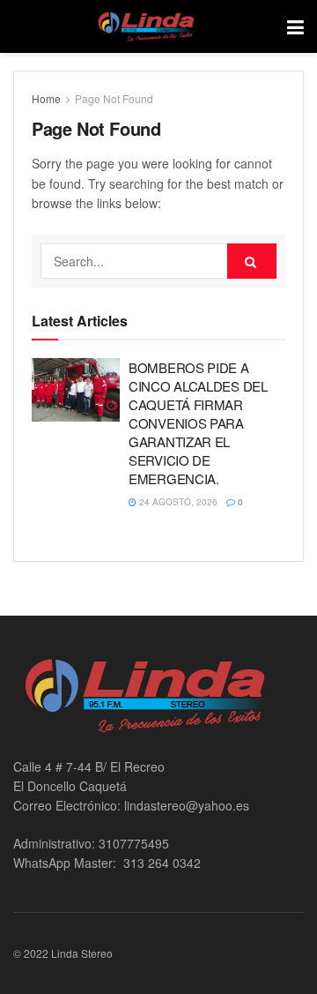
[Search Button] (251, 261)
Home (46, 98)
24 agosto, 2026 (176, 502)
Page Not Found (114, 98)
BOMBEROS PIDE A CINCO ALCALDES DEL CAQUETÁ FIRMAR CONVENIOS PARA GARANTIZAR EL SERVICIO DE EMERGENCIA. (198, 423)
